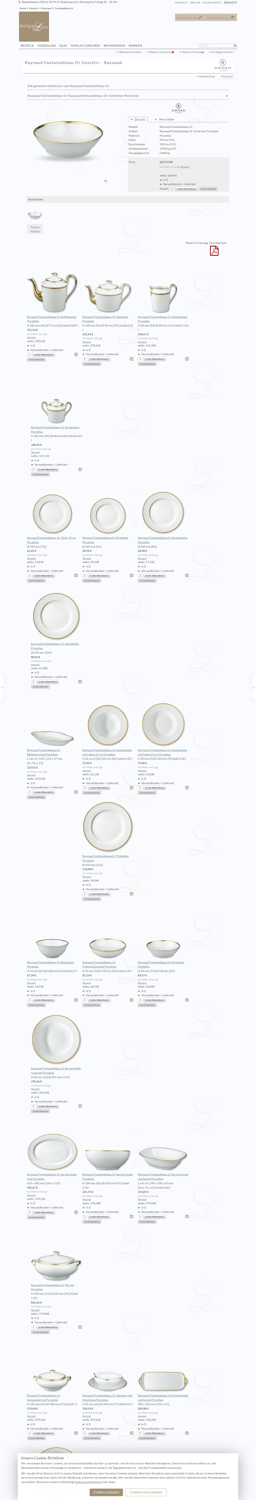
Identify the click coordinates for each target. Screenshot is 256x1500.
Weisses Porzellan (130, 52)
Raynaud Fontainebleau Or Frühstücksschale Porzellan (99, 964)
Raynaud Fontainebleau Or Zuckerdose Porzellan (55, 429)
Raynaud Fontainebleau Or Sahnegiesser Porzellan (163, 319)
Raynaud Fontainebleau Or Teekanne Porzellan (105, 319)
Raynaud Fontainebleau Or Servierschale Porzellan (107, 1176)
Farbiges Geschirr (223, 52)
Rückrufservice (212, 2)
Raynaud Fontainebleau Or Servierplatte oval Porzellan (52, 1176)
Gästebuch (181, 2)
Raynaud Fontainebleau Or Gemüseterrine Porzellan (43, 1398)
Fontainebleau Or (64, 8)
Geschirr (34, 8)
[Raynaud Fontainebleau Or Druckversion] (214, 253)
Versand (184, 166)
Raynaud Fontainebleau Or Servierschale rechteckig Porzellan (163, 1176)
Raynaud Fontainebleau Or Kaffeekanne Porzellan (51, 319)
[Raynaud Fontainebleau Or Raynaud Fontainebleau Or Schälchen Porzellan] (67, 142)
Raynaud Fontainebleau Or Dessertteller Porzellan (163, 540)
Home (23, 8)
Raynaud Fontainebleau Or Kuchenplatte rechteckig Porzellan (163, 1398)
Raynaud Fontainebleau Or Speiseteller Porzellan (55, 646)
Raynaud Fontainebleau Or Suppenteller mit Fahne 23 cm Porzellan (162, 752)
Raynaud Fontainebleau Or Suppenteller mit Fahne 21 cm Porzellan (107, 752)
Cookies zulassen (106, 1492)
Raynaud (46, 8)
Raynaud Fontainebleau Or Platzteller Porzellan (105, 858)
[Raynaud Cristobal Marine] (2, 687)
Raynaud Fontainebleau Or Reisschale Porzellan (50, 964)
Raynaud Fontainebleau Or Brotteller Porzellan (105, 540)
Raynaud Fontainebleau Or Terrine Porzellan (52, 1287)
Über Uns (195, 2)
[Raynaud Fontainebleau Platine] (254, 687)
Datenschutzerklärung (88, 1482)
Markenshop (207, 76)
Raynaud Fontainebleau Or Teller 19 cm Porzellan (51, 540)
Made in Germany (160, 52)
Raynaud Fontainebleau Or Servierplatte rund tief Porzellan (56, 1070)
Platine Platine (35, 229)
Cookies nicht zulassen (146, 1492)
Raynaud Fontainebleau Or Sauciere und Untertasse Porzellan (107, 1398)
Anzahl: (164, 188)
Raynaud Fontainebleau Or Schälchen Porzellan (161, 964)
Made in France (192, 52)
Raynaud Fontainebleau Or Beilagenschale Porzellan (43, 752)
